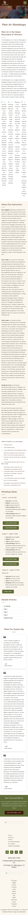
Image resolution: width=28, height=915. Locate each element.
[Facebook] (7, 852)
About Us (10, 837)
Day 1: (5, 609)
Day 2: (6, 612)
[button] (3, 149)
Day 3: (6, 615)
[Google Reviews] (21, 852)
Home (10, 835)
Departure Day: (8, 618)
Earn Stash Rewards (14, 841)
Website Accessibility (14, 846)
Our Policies (11, 843)
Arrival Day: (7, 606)
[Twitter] (11, 852)
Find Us (10, 839)
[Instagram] (16, 852)
